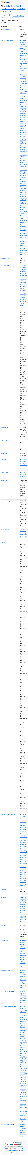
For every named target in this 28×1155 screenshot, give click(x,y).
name (4, 453)
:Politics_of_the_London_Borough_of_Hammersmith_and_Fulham (23, 111)
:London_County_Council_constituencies (23, 250)
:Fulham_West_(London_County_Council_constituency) (23, 997)
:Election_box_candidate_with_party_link (23, 844)
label (3, 925)
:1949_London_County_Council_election (23, 211)
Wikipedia (22, 1146)
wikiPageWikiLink (7, 40)
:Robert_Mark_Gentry (23, 243)
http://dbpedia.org (18, 16)
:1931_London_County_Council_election (23, 164)
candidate (5, 266)
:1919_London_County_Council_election (23, 91)
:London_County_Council (23, 125)
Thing (13, 14)
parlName (5, 472)
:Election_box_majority (23, 863)
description (5, 29)
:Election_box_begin (23, 837)
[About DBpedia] (6, 2)
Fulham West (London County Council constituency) (13, 8)
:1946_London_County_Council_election (23, 201)
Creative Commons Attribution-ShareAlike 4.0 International (14, 1150)
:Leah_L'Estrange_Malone (23, 171)
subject (4, 897)
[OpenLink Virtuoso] (8, 1142)
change (4, 427)
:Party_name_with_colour (23, 869)
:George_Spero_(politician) (23, 181)
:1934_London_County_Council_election (23, 53)
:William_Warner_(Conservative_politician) (23, 44)
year (3, 889)
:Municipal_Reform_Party (23, 134)
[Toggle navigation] (25, 2)
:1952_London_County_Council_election (23, 220)
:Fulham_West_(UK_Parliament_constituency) (23, 192)
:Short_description (23, 874)
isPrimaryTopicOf (7, 991)
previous (5, 529)
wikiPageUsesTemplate (9, 814)
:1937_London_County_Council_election (23, 63)
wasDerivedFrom (7, 970)
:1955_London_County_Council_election (23, 1060)
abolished (5, 258)
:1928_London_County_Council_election (23, 154)
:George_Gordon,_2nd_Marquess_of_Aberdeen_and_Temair (23, 79)
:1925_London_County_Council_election (23, 141)
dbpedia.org (15, 18)
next (3, 459)
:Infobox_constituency (23, 816)
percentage (5, 501)
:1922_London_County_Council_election (23, 100)
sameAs (4, 940)
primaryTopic (7, 1124)
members (5, 440)
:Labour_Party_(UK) (23, 70)
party (4, 480)
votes (4, 542)
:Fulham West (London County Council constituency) (23, 946)
